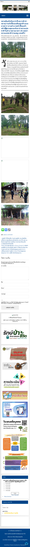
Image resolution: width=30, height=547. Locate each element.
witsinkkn (16, 35)
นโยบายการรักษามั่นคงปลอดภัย (15, 536)
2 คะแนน (7, 488)
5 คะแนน (7, 483)
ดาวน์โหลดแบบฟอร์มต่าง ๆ (15, 530)
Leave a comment (8, 234)
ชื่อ (2, 282)
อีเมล (3, 288)
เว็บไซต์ (3, 294)
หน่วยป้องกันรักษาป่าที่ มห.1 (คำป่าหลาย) (17, 39)
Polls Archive (7, 496)
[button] (15, 102)
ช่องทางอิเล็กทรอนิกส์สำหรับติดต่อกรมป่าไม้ (15, 533)
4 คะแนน (7, 485)
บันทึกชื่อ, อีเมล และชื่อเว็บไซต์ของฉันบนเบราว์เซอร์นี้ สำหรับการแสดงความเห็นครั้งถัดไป (14, 303)
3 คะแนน (7, 487)
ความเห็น (4, 265)
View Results (15, 495)
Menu (2, 1)
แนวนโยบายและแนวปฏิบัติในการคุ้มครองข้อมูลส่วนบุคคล (15, 540)
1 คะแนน (7, 490)
